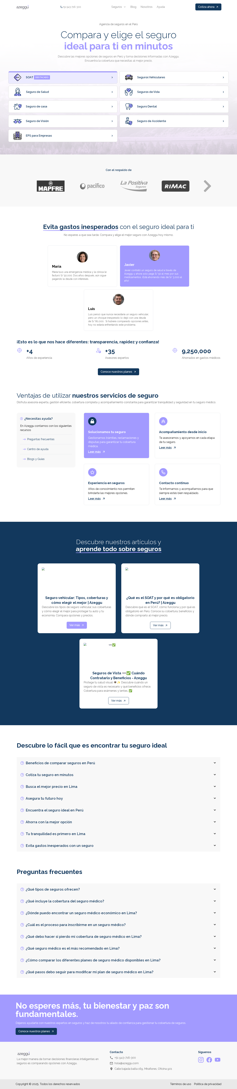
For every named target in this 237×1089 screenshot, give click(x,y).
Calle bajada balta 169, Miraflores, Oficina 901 (143, 1068)
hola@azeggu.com (127, 1063)
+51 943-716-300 (125, 1057)
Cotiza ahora (206, 7)
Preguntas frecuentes (40, 439)
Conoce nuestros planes (116, 371)
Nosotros (147, 7)
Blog (133, 7)
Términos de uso (180, 1084)
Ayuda (161, 7)
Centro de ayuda (37, 449)
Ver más (74, 625)
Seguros (116, 7)
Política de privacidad (207, 1084)
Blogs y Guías (36, 459)
